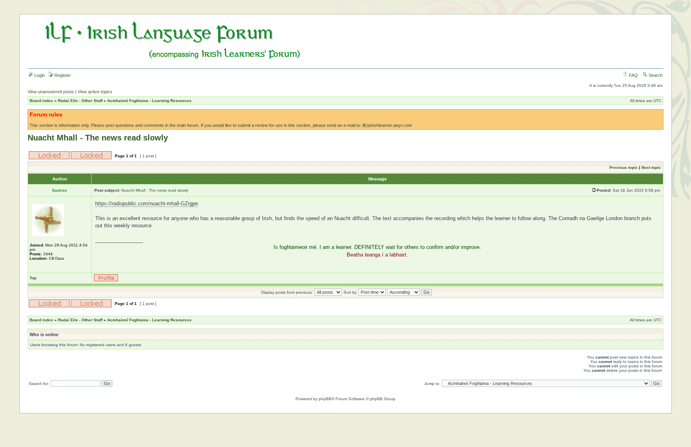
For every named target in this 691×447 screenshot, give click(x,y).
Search (655, 75)
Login (39, 75)
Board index (41, 100)
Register (62, 75)
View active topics (95, 91)
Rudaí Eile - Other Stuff (80, 100)
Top (33, 278)
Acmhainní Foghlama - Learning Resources (149, 100)
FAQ (633, 75)
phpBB (325, 399)
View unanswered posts (51, 91)
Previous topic (623, 167)
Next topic (651, 167)
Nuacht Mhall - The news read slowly (98, 137)
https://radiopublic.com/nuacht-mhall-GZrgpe (146, 203)
